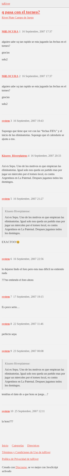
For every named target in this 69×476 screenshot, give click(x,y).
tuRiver (6, 3)
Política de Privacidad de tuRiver (20, 458)
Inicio (5, 445)
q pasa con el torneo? (21, 12)
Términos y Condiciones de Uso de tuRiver (26, 452)
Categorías (18, 445)
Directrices (33, 445)
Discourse (21, 467)
